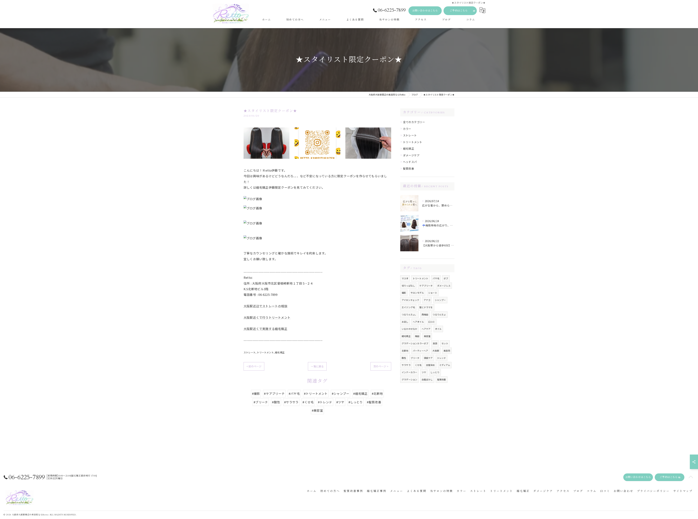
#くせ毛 (308, 402)
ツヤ (424, 372)
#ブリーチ (261, 402)
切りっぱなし (408, 285)
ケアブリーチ (426, 285)
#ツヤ (340, 402)
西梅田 (425, 314)
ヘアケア (426, 328)
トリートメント (265, 352)
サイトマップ (683, 491)
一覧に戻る (317, 366)
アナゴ (427, 299)
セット (445, 343)
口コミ (431, 321)
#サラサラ (291, 402)
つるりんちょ (439, 314)
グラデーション (409, 379)
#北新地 (377, 393)
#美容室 (317, 410)
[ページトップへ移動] (690, 477)
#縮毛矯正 (360, 393)
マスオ (405, 278)
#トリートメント (316, 393)
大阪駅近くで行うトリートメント (267, 317)
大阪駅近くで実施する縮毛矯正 (265, 329)
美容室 (427, 336)
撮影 (404, 292)
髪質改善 (408, 168)
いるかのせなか (409, 328)
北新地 (405, 350)
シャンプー (440, 299)
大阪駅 (435, 350)
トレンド (441, 357)
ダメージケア (411, 155)
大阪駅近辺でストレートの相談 (265, 306)
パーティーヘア (420, 350)
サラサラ (406, 364)
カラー (407, 129)
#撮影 (256, 393)
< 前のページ (253, 366)
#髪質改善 (374, 402)
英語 (435, 343)
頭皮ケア (428, 357)
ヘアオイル (418, 321)
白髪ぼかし (427, 379)
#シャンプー (340, 393)
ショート (432, 292)
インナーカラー (409, 372)
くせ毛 (418, 364)
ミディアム (444, 364)
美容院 (447, 350)
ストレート (250, 352)
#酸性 (276, 402)
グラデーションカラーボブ (415, 343)
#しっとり (355, 402)
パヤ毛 (436, 278)
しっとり (434, 372)
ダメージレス (443, 285)
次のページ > (380, 366)
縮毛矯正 (280, 352)
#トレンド (325, 402)
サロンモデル (417, 292)
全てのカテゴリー (414, 122)
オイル (438, 328)
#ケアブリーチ (274, 393)
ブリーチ (415, 357)
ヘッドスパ (410, 162)
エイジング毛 (408, 307)
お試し (405, 321)
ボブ (446, 278)
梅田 (417, 336)
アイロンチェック (410, 299)
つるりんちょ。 (409, 314)
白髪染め (430, 364)
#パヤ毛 (294, 393)
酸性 (404, 357)
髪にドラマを (426, 307)
